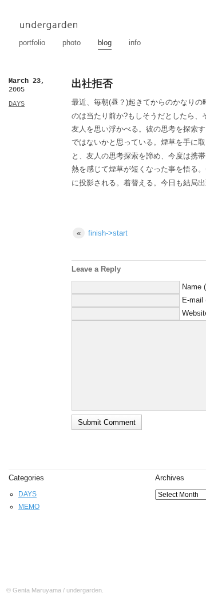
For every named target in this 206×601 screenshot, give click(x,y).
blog (105, 42)
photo (71, 42)
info (135, 42)
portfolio (32, 42)
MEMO (28, 507)
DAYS (17, 104)
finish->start (102, 233)
